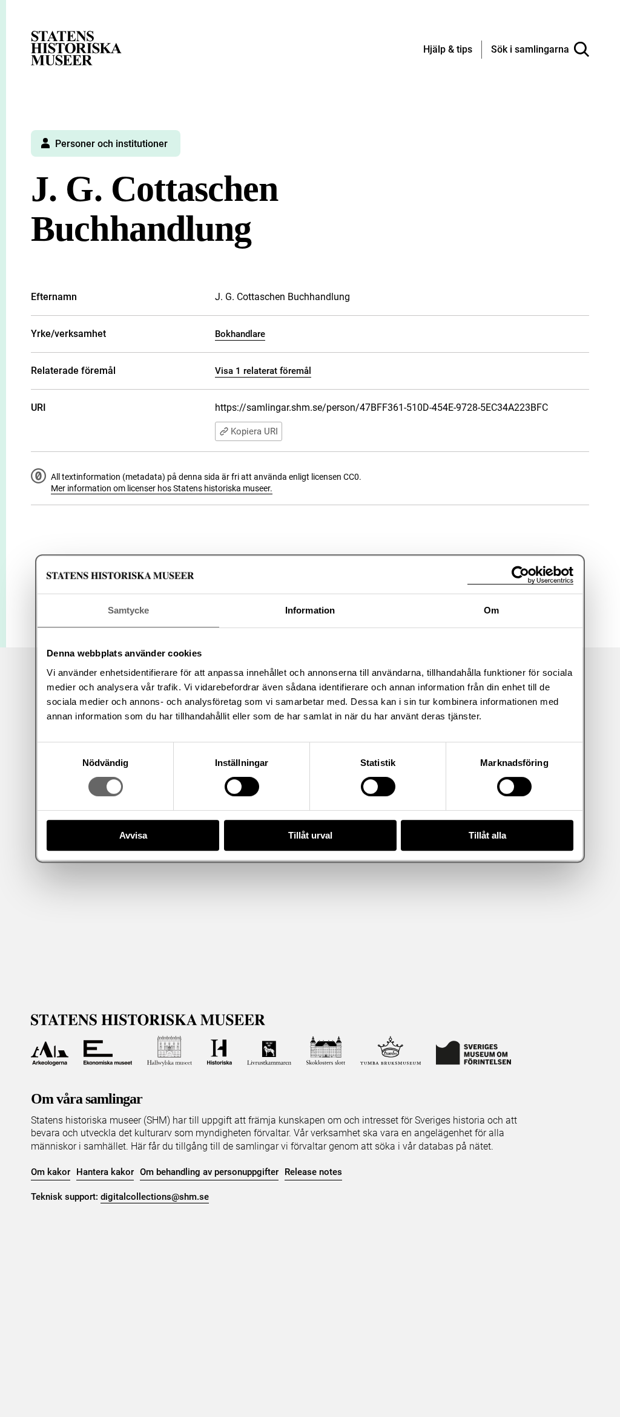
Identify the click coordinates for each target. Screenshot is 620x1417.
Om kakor (50, 1172)
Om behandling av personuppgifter (209, 1172)
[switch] (242, 786)
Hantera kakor (105, 1172)
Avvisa (133, 835)
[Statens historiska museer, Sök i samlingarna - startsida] (76, 47)
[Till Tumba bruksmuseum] (390, 1051)
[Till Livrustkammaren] (269, 1051)
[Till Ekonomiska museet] (108, 1051)
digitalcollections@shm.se (155, 1196)
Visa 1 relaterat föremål (263, 370)
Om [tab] (491, 610)
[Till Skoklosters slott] (326, 1051)
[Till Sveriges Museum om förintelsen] (473, 1051)
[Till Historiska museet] (219, 1051)
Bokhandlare (240, 334)
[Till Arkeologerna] (49, 1051)
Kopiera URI (254, 431)
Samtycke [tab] (129, 610)
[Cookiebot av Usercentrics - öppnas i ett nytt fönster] (520, 575)
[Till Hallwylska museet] (169, 1051)
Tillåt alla (487, 835)
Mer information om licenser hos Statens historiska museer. (161, 488)
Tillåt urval (310, 835)
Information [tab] (310, 610)
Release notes (313, 1172)
